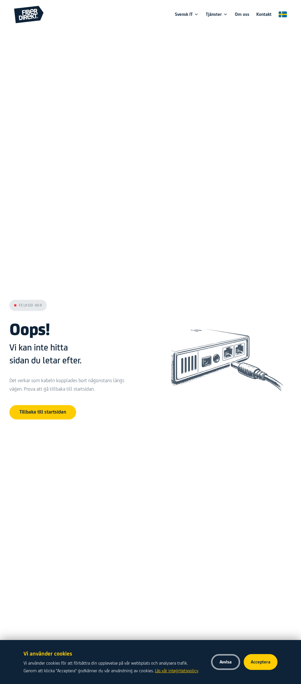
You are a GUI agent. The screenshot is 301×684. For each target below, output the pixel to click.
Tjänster (214, 14)
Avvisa (226, 661)
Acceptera (260, 661)
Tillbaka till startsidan (42, 412)
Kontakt (264, 14)
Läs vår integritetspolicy (176, 670)
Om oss (242, 14)
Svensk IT (184, 14)
